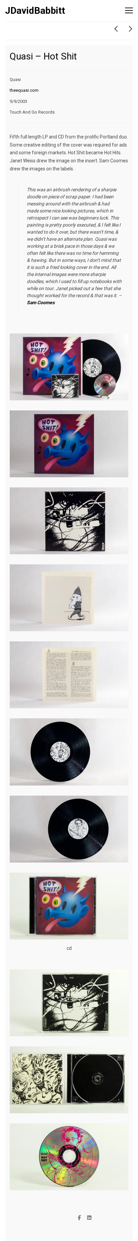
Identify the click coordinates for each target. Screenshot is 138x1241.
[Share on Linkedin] (89, 1218)
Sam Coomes (41, 302)
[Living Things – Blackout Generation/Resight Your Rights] (130, 29)
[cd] (69, 876)
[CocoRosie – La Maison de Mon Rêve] (116, 29)
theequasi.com (24, 90)
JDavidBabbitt (35, 10)
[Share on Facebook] (79, 1218)
